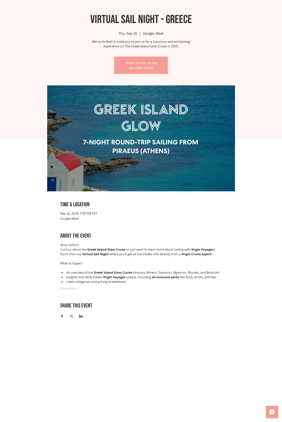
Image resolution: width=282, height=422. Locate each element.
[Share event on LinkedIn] (81, 316)
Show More (68, 288)
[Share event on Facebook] (62, 316)
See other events (141, 67)
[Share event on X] (71, 316)
